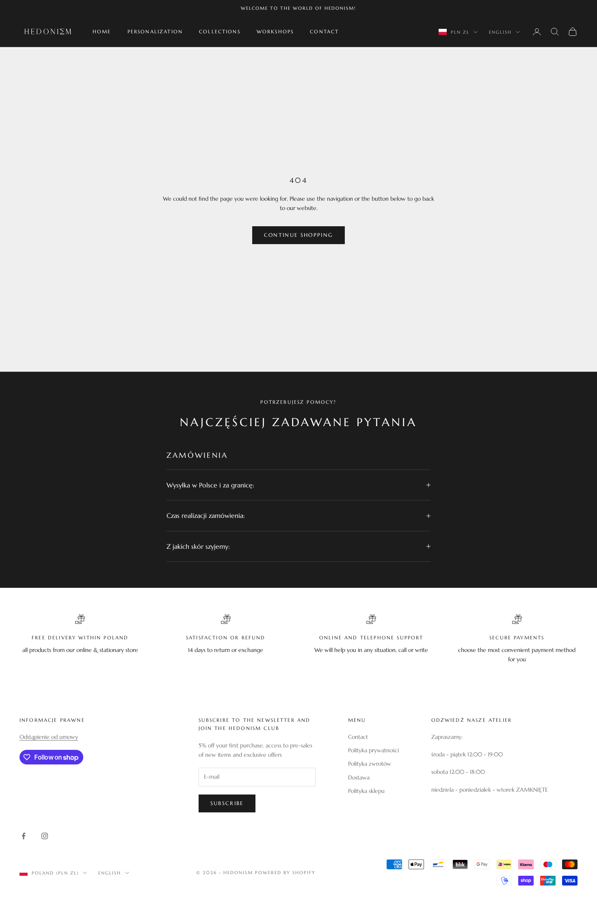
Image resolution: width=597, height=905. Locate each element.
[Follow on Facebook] (23, 836)
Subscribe (227, 803)
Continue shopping (298, 235)
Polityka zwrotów (369, 763)
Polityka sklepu (366, 791)
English (500, 32)
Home (102, 31)
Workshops (275, 31)
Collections (219, 31)
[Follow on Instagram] (45, 836)
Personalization (155, 31)
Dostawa (359, 777)
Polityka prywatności (373, 750)
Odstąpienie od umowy (48, 736)
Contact (324, 31)
